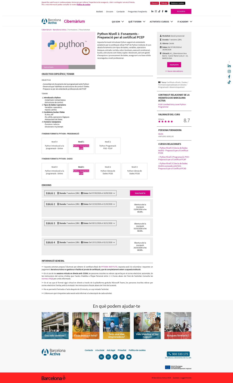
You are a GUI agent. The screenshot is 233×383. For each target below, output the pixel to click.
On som (109, 11)
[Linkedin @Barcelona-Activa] (152, 11)
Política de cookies (83, 4)
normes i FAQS (47, 278)
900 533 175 (180, 354)
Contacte (120, 11)
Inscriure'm (140, 193)
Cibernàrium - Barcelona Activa (54, 29)
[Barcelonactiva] (51, 21)
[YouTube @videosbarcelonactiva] (166, 11)
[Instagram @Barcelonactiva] (156, 11)
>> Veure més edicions (174, 71)
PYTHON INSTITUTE (109, 267)
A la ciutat (99, 350)
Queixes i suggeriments (182, 378)
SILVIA (160, 134)
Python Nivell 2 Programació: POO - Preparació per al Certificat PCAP (174, 158)
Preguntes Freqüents (137, 11)
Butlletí (99, 11)
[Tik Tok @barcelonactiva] (159, 11)
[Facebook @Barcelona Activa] (162, 11)
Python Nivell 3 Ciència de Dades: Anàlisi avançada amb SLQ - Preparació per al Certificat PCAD (173, 166)
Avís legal (111, 350)
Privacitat (122, 350)
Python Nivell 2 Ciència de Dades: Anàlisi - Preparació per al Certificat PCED (173, 150)
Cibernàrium (74, 21)
